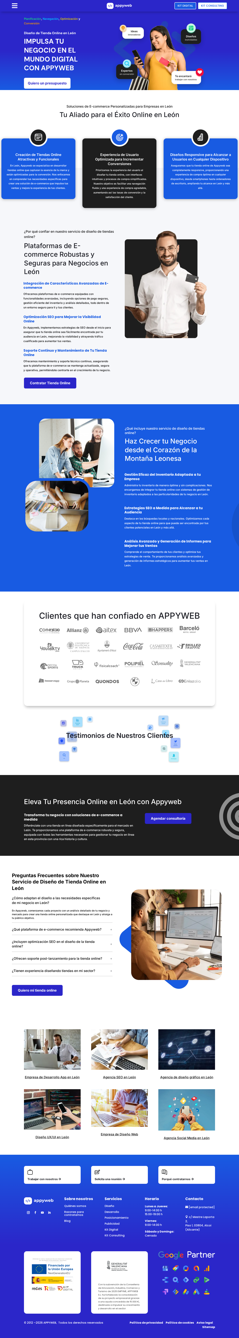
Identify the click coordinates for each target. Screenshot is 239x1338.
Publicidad (112, 1224)
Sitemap (208, 1327)
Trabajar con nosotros (42, 1179)
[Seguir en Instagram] (28, 1212)
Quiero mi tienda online (37, 990)
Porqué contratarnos (176, 1179)
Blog (67, 1221)
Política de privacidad (146, 1323)
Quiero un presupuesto (47, 83)
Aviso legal (204, 1323)
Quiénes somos (75, 1206)
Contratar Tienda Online (50, 383)
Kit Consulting (212, 6)
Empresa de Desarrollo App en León (52, 1077)
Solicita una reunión (108, 1179)
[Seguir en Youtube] (42, 1212)
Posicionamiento (117, 1218)
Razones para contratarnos (74, 1213)
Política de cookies (180, 1323)
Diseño (109, 1206)
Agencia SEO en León (119, 1077)
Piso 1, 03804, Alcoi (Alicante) (198, 1227)
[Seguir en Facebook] (35, 1212)
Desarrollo (112, 1212)
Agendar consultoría (168, 818)
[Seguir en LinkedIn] (49, 1212)
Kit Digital (185, 6)
